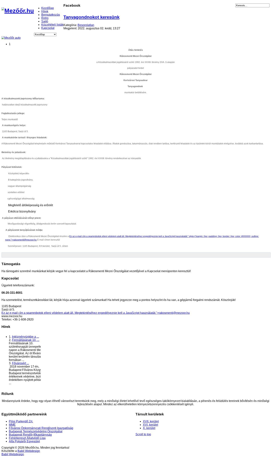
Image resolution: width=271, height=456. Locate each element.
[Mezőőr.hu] (17, 10)
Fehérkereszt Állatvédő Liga (27, 438)
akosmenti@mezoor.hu (25, 240)
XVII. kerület (151, 421)
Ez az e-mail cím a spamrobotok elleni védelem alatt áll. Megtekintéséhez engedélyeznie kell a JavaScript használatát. (128, 236)
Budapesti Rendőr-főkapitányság (30, 434)
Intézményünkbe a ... (25, 336)
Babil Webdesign (29, 450)
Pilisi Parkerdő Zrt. (21, 421)
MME (12, 424)
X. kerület (149, 428)
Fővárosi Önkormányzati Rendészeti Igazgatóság (41, 428)
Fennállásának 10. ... (25, 340)
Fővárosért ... (20, 363)
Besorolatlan (86, 25)
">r (158, 312)
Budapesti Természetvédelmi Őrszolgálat (35, 431)
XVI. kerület (150, 424)
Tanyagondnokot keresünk (91, 17)
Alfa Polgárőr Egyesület (24, 441)
